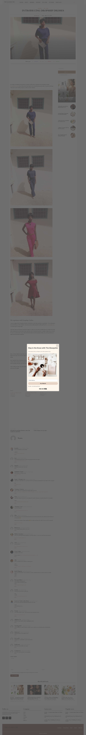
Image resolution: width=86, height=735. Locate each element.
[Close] (57, 345)
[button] (43, 365)
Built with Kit (43, 389)
